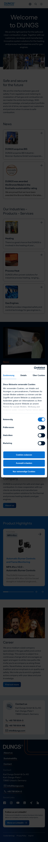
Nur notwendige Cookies (24, 471)
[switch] (41, 427)
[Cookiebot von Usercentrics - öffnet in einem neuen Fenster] (34, 368)
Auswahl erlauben (24, 463)
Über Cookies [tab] (39, 375)
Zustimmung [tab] (8, 375)
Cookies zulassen (24, 455)
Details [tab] (23, 375)
